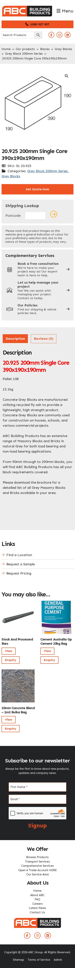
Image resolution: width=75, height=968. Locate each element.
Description (15, 339)
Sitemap (18, 959)
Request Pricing (18, 573)
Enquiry (10, 660)
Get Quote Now (37, 189)
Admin (58, 959)
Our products (25, 49)
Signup (37, 825)
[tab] (15, 338)
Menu (66, 11)
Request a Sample (20, 564)
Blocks (45, 49)
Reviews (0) (43, 339)
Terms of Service (39, 959)
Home (6, 49)
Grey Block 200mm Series (24, 53)
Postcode (13, 215)
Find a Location (19, 555)
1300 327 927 (39, 24)
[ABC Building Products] (27, 8)
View (8, 651)
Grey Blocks (63, 49)
